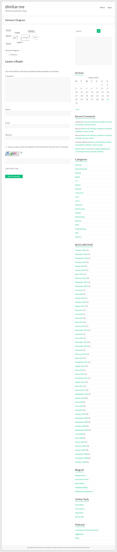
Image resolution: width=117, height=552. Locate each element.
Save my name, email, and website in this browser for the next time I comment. (38, 147)
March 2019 (80, 298)
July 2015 (79, 334)
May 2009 (79, 438)
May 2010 (79, 410)
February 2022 (81, 278)
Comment (9, 76)
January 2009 (80, 450)
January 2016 (80, 326)
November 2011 (81, 378)
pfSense (78, 221)
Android (78, 165)
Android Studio (81, 169)
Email (8, 123)
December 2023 (81, 254)
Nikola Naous (80, 475)
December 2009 (81, 418)
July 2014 (79, 350)
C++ (76, 181)
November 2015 (81, 330)
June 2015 (79, 338)
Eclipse (78, 185)
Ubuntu (78, 237)
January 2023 (80, 270)
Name (8, 109)
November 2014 (81, 346)
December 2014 (81, 342)
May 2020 (79, 294)
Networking (79, 217)
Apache (78, 173)
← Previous (12, 54)
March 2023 (80, 266)
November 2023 (81, 258)
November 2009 (81, 422)
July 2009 (79, 434)
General (78, 189)
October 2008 (80, 462)
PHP (77, 225)
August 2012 (80, 366)
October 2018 (80, 302)
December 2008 (81, 454)
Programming (80, 229)
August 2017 (80, 306)
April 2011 (79, 386)
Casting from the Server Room (87, 530)
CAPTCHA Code (11, 168)
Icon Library (79, 509)
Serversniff (79, 517)
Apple (77, 177)
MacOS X (78, 205)
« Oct (77, 109)
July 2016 (79, 314)
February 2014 (81, 354)
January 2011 (80, 390)
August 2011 (80, 382)
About (102, 7)
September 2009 (81, 430)
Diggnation (79, 534)
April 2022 (79, 274)
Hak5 (77, 538)
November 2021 (81, 286)
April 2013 (79, 358)
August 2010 (80, 398)
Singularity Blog (81, 487)
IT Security (79, 193)
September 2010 (81, 394)
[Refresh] (21, 152)
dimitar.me (14, 6)
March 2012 (80, 374)
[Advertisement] (93, 51)
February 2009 (81, 446)
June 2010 (79, 406)
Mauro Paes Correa (82, 149)
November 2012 (81, 362)
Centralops (79, 505)
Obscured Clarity (82, 479)
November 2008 (81, 458)
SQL (76, 233)
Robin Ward (79, 483)
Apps (110, 7)
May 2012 (79, 370)
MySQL (78, 213)
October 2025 (80, 250)
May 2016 (79, 318)
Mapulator (79, 513)
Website (8, 135)
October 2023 (80, 262)
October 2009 (80, 426)
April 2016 (79, 322)
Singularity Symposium (84, 491)
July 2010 (79, 402)
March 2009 (80, 442)
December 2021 (81, 282)
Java (77, 197)
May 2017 (79, 310)
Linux (77, 201)
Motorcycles (80, 209)
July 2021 (79, 290)
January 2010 (80, 414)
